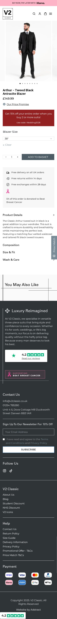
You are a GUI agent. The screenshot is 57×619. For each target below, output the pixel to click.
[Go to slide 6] (32, 83)
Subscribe (28, 449)
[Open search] (34, 13)
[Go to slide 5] (29, 83)
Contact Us (9, 529)
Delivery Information (15, 542)
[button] (28, 215)
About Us (8, 494)
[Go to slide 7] (34, 83)
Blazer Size (10, 131)
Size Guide (9, 537)
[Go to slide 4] (27, 83)
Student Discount (14, 503)
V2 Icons (8, 512)
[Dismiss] (55, 1)
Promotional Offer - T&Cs (18, 550)
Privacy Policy (38, 442)
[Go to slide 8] (37, 83)
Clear (8, 144)
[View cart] (45, 13)
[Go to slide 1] (19, 83)
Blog (5, 499)
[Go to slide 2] (22, 83)
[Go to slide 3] (24, 83)
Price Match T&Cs (13, 555)
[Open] (50, 13)
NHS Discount (11, 507)
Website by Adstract (28, 609)
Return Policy (11, 533)
